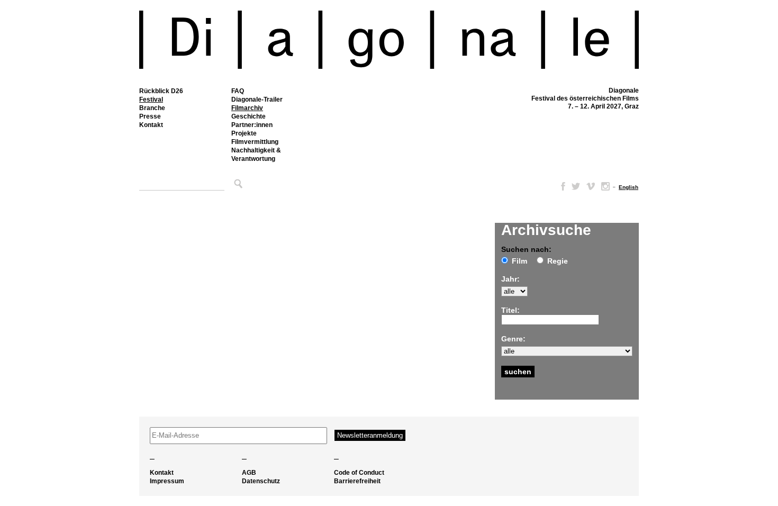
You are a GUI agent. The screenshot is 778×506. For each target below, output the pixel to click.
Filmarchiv (247, 108)
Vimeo (590, 186)
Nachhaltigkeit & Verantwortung (256, 154)
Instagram (605, 186)
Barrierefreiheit (357, 481)
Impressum (167, 481)
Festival (151, 99)
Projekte (244, 133)
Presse (150, 116)
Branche (152, 108)
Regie (557, 261)
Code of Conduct (359, 472)
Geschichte (248, 116)
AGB (249, 472)
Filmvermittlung (254, 142)
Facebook (561, 186)
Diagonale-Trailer (257, 99)
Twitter (576, 186)
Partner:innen (252, 125)
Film (519, 261)
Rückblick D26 (161, 91)
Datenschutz (261, 481)
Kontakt (151, 125)
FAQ (237, 91)
